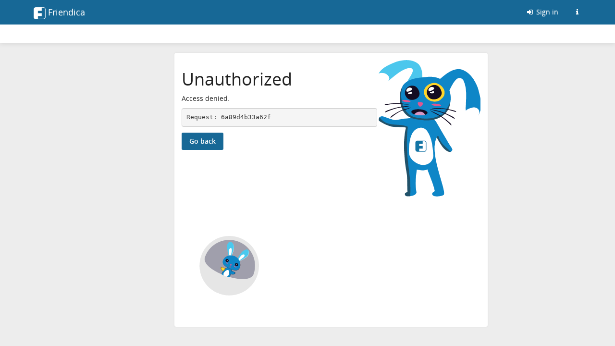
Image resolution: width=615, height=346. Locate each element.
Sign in (546, 11)
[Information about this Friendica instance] (577, 12)
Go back (202, 141)
